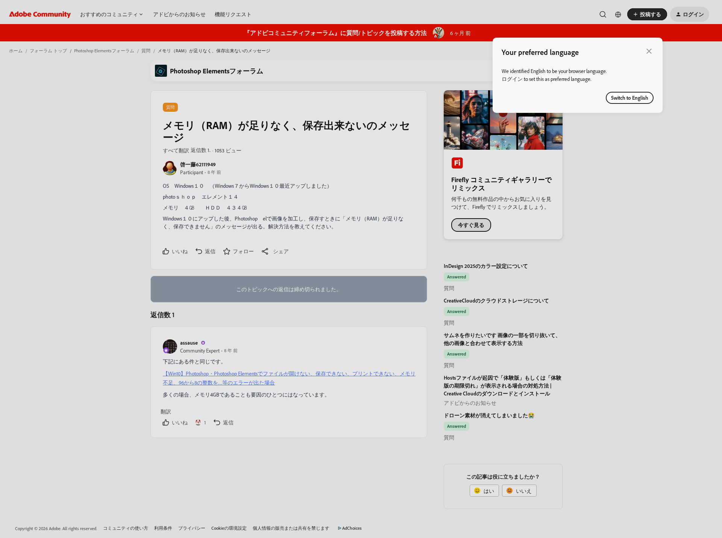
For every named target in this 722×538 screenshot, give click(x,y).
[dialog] (578, 75)
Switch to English (629, 97)
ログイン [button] (512, 79)
